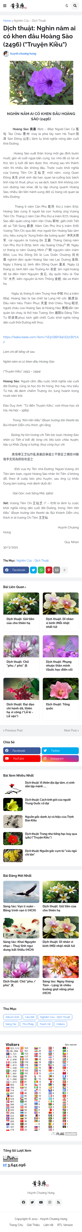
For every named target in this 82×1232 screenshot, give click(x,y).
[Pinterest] (49, 570)
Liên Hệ (48, 1225)
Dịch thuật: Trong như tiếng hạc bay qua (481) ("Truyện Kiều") (51, 835)
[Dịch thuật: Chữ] (21, 646)
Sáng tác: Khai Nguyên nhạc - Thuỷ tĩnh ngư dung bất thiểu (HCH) (19, 946)
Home (7, 20)
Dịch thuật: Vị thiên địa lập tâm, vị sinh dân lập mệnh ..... (49, 784)
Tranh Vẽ (45, 1024)
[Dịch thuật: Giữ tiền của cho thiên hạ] (21, 604)
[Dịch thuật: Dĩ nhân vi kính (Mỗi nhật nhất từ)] (61, 604)
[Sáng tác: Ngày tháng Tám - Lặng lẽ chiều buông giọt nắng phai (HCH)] (61, 967)
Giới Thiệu (33, 1225)
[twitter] (32, 1202)
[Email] (56, 570)
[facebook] (23, 1202)
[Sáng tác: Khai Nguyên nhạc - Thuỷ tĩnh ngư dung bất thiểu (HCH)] (21, 927)
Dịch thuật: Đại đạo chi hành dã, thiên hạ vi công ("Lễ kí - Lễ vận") (20, 710)
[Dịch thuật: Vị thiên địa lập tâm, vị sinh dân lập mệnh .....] (13, 787)
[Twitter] (33, 570)
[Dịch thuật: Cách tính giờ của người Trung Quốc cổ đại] (13, 804)
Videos (60, 1024)
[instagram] (49, 1202)
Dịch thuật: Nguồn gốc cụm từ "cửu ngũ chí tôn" (51, 852)
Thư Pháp (28, 1024)
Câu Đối (29, 1017)
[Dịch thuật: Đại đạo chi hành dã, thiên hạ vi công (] (21, 689)
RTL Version (65, 1225)
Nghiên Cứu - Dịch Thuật (30, 20)
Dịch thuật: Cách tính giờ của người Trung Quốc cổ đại (48, 801)
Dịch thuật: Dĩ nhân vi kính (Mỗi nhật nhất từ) (59, 623)
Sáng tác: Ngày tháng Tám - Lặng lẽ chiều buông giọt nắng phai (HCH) (58, 987)
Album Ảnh (12, 1017)
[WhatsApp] (41, 570)
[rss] (58, 1202)
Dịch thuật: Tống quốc (58, 706)
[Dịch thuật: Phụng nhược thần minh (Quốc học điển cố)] (61, 646)
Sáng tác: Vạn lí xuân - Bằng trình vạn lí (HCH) (19, 908)
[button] (5, 5)
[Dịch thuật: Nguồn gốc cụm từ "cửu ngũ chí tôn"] (13, 855)
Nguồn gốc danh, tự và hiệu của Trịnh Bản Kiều (49, 818)
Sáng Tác (11, 1024)
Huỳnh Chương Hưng (53, 1219)
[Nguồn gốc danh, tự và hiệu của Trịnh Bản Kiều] (13, 821)
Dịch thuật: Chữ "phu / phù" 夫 (18, 664)
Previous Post (14, 730)
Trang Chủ (16, 1225)
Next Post (70, 730)
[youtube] (41, 1202)
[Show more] (64, 570)
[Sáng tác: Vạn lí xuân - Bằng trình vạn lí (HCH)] (21, 892)
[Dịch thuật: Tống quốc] (61, 689)
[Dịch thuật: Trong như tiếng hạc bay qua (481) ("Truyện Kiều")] (13, 838)
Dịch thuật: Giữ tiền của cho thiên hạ (20, 621)
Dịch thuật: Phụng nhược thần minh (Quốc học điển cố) (59, 665)
